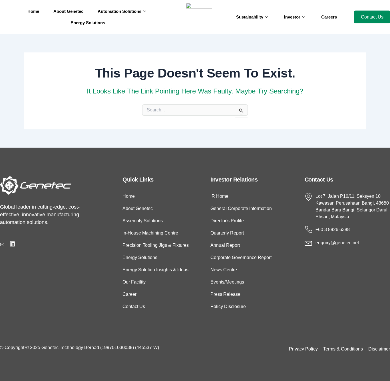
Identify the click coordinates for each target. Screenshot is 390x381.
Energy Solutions (88, 22)
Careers (329, 17)
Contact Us (319, 179)
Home (33, 11)
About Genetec (68, 11)
